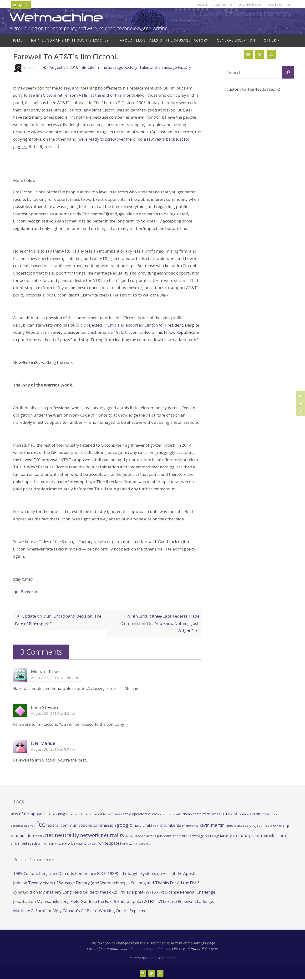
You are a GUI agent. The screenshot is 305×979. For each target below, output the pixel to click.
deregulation (19, 825)
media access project (244, 825)
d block (272, 814)
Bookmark (30, 591)
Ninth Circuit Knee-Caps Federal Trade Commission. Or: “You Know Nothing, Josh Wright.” (160, 623)
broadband (73, 814)
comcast (228, 813)
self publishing (241, 836)
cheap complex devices (200, 814)
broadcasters (89, 814)
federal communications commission (81, 825)
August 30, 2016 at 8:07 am (54, 749)
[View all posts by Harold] (38, 67)
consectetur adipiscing (152, 948)
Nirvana (151, 958)
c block (153, 813)
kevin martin (212, 825)
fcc (40, 824)
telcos (273, 835)
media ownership (276, 825)
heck (156, 825)
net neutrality (62, 834)
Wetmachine (56, 17)
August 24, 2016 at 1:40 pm (54, 677)
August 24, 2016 (64, 67)
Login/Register (250, 5)
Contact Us (223, 5)
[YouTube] (14, 5)
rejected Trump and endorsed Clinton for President (135, 325)
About (202, 5)
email (31, 825)
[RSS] (27, 5)
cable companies (110, 814)
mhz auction (22, 835)
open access (147, 836)
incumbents (170, 825)
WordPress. (169, 958)
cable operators (135, 814)
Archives (275, 5)
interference (190, 825)
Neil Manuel (43, 743)
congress (245, 814)
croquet (259, 813)
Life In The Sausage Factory (112, 67)
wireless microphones (136, 843)
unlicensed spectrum (26, 843)
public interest (167, 836)
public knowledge (191, 836)
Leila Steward (45, 707)
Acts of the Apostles (181, 873)
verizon (48, 843)
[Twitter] (21, 5)
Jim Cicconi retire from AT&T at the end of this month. (86, 95)
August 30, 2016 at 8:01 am (54, 713)
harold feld (142, 825)
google (124, 824)
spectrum (259, 835)
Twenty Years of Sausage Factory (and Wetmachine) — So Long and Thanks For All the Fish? (113, 882)
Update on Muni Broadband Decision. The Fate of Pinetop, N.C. (58, 619)
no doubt (131, 836)
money (39, 836)
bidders (52, 814)
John (17, 882)
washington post (86, 843)
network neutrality (102, 835)
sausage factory (218, 835)
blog (61, 814)
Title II (283, 836)
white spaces (109, 843)
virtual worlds (65, 843)
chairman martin (171, 814)
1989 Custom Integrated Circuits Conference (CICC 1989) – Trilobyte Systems (84, 873)
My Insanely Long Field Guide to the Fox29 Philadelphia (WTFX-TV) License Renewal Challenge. (127, 892)
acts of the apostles (28, 813)
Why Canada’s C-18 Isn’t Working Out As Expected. (100, 910)
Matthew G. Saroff (30, 910)
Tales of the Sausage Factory (165, 67)
